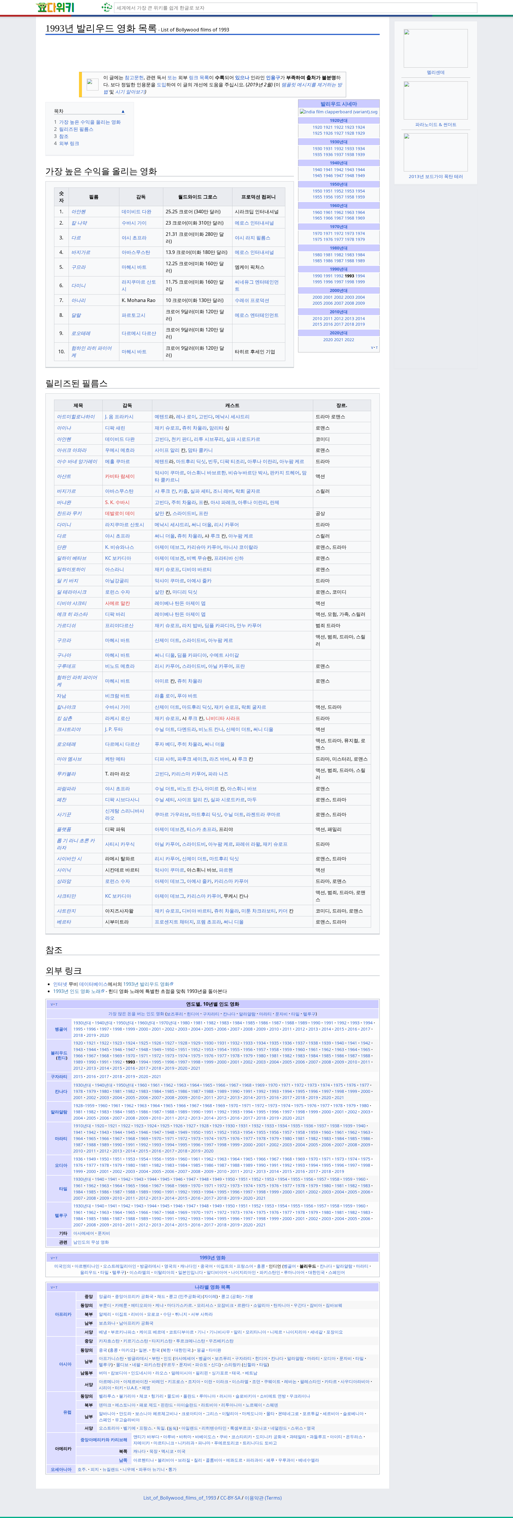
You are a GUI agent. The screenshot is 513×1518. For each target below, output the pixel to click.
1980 (317, 254)
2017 (338, 324)
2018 (349, 324)
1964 (360, 212)
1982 (338, 254)
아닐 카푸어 (220, 666)
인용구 (273, 77)
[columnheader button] (61, 196)
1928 (349, 133)
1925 (317, 133)
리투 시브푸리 (209, 439)
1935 (317, 154)
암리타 (216, 428)
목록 (204, 77)
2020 (328, 339)
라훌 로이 (165, 695)
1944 (360, 169)
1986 (328, 260)
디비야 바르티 (197, 569)
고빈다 (206, 416)
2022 (349, 339)
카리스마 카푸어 (188, 773)
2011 (328, 318)
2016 (328, 324)
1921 (328, 127)
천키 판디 (181, 439)
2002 (338, 297)
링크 (193, 77)
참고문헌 (134, 77)
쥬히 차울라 (194, 428)
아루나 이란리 (262, 461)
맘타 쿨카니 (200, 450)
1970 (317, 233)
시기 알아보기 (130, 91)
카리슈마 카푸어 (204, 547)
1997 (338, 281)
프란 (203, 513)
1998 (349, 281)
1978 (349, 239)
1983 (349, 254)
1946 (328, 175)
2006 (328, 303)
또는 (172, 77)
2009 (360, 303)
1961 (328, 212)
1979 (360, 239)
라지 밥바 (192, 625)
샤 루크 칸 (165, 491)
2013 (349, 318)
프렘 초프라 (208, 921)
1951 (328, 191)
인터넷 (60, 984)
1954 (360, 191)
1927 (338, 133)
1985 (317, 260)
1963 (349, 212)
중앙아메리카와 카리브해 (103, 1439)
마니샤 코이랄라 (241, 547)
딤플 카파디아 (219, 625)
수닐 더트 (165, 729)
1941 (328, 169)
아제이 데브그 (169, 547)
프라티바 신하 (229, 558)
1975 (317, 239)
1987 (338, 260)
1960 (317, 212)
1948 (349, 175)
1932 (338, 148)
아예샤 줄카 (199, 580)
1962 (338, 212)
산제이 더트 (167, 640)
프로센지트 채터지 (174, 921)
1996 (328, 281)
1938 (349, 154)
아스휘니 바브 (242, 788)
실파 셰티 (200, 491)
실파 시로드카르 (243, 439)
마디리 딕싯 (184, 592)
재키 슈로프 (167, 428)
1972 (338, 233)
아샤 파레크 (222, 502)
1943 (349, 169)
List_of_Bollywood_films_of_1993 (179, 1498)
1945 (317, 175)
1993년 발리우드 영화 (146, 984)
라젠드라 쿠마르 (263, 814)
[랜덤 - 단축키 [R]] (108, 7)
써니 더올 (201, 524)
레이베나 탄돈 (169, 603)
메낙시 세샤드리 (232, 416)
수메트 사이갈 (224, 655)
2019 (360, 324)
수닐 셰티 (165, 799)
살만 (159, 513)
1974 (360, 233)
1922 (338, 127)
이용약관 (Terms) (263, 1498)
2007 (338, 303)
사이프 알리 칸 (192, 799)
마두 (252, 799)
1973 (349, 233)
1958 (349, 197)
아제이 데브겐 (169, 558)
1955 (317, 197)
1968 (349, 218)
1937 (338, 154)
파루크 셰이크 (192, 759)
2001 (328, 297)
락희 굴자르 (247, 491)
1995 (317, 281)
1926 (328, 133)
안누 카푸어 (249, 625)
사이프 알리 (167, 450)
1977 (338, 239)
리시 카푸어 (226, 524)
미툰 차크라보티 (258, 910)
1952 (338, 191)
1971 (328, 233)
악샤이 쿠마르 (169, 472)
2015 (317, 324)
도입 (161, 84)
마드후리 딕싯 (191, 461)
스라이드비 (184, 513)
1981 (328, 254)
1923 (349, 127)
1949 (360, 175)
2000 (317, 297)
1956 (328, 197)
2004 (360, 297)
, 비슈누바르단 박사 (246, 472)
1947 (338, 175)
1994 (360, 276)
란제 (274, 502)
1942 (338, 169)
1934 (360, 148)
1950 (317, 191)
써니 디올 (165, 655)
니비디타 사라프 (223, 718)
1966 (328, 218)
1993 (355, 1023)
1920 (317, 127)
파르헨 (226, 870)
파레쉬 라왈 (247, 844)
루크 (214, 536)
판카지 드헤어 (285, 472)
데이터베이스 (93, 984)
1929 (360, 133)
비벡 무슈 (197, 558)
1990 (317, 276)
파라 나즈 (218, 773)
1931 (328, 148)
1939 (360, 154)
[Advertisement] (213, 50)
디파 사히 (165, 759)
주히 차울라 (183, 502)
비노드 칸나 (211, 729)
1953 (349, 191)
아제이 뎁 (196, 603)
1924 (360, 127)
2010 (317, 318)
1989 (360, 260)
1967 (338, 218)
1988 (349, 260)
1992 (338, 276)
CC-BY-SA (230, 1498)
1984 (360, 254)
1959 (360, 197)
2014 (360, 318)
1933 (349, 148)
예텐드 (162, 416)
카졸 (183, 491)
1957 (338, 197)
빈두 (213, 461)
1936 (328, 154)
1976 (328, 239)
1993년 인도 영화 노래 (77, 991)
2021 (338, 339)
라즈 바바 (219, 759)
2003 (349, 297)
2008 (349, 303)
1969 (360, 218)
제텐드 (162, 461)
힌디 (62, 1058)
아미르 (162, 681)
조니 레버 (223, 491)
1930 (317, 148)
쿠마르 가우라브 (172, 814)
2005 (317, 303)
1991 (328, 276)
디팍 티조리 (232, 461)
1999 (360, 281)
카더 (283, 910)
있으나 (242, 77)
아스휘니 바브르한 (206, 472)
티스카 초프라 (201, 829)
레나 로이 (186, 416)
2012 (338, 318)
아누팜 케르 (291, 461)
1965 (317, 218)
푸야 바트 (187, 695)
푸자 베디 (165, 744)
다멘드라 (186, 729)
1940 (317, 169)
